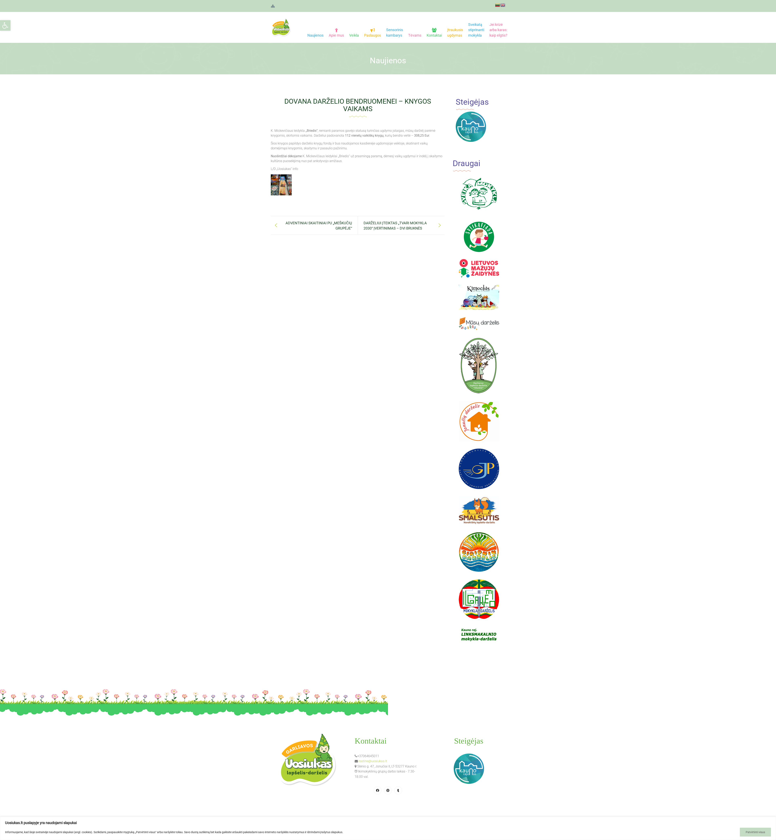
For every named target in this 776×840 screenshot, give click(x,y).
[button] (5, 25)
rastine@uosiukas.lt (373, 761)
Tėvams (414, 35)
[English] (502, 5)
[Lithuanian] (497, 5)
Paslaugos (372, 35)
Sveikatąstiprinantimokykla (476, 30)
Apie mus (336, 35)
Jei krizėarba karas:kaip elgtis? (498, 30)
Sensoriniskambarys (394, 32)
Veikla (354, 35)
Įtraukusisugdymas (455, 32)
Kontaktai (434, 35)
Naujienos (315, 35)
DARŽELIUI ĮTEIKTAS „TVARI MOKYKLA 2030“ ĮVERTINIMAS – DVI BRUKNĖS (395, 225)
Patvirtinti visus (755, 832)
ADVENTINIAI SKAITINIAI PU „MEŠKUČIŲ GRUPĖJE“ (319, 225)
